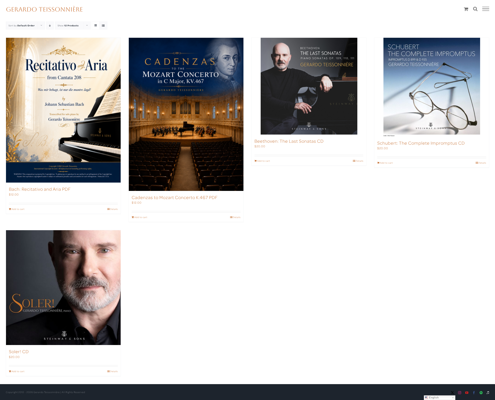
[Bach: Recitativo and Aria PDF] (63, 110)
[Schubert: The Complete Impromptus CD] (431, 87)
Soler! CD (19, 351)
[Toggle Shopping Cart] (466, 9)
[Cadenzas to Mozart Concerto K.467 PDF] (186, 114)
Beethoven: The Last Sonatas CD (289, 141)
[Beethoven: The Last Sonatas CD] (309, 86)
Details (114, 209)
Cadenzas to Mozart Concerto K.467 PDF (175, 197)
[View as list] (103, 25)
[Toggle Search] (475, 8)
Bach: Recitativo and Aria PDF (40, 189)
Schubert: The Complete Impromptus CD (421, 143)
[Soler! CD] (63, 287)
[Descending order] (50, 25)
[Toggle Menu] (486, 9)
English (433, 397)
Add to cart (18, 209)
